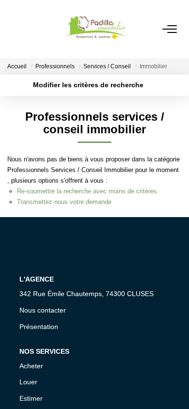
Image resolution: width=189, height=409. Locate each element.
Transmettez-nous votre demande (64, 201)
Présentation (38, 326)
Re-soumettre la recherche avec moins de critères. (88, 191)
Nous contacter (42, 310)
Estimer (31, 398)
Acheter (31, 366)
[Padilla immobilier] (95, 29)
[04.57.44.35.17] (176, 387)
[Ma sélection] (24, 28)
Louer (28, 382)
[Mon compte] (13, 28)
